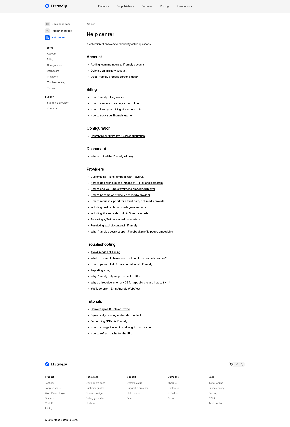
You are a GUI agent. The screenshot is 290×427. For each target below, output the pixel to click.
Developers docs (95, 382)
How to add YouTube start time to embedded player (123, 189)
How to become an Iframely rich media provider (120, 195)
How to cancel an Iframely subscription (115, 103)
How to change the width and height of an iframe (121, 327)
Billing (50, 59)
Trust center (215, 403)
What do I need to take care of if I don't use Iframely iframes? (129, 258)
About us (172, 382)
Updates (90, 403)
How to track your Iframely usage (111, 115)
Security (213, 393)
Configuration (54, 65)
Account (51, 53)
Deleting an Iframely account (108, 70)
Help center (59, 37)
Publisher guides (62, 30)
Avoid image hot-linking (105, 252)
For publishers (125, 6)
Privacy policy (216, 388)
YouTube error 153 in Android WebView (115, 288)
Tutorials (51, 88)
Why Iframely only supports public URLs (115, 276)
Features (103, 6)
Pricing (164, 6)
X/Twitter (173, 393)
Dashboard (53, 70)
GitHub (171, 398)
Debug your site (95, 398)
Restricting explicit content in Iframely (114, 225)
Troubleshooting (56, 82)
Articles (91, 24)
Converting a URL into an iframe (110, 309)
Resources (183, 6)
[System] (231, 364)
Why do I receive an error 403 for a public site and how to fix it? (130, 282)
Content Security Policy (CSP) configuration (118, 136)
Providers (52, 76)
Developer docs (61, 24)
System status (134, 382)
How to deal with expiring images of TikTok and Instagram (127, 182)
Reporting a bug (101, 270)
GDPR (212, 398)
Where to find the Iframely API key (112, 156)
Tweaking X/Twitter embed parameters (115, 219)
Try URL (49, 403)
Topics (49, 47)
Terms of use (216, 382)
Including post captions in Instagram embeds (118, 207)
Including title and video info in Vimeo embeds (119, 213)
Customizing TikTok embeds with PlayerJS (117, 176)
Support (49, 96)
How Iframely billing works (107, 97)
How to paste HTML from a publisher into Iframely (121, 264)
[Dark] (242, 364)
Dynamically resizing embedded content (116, 315)
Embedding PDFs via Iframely (109, 321)
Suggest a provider (58, 102)
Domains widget (94, 393)
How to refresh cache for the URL (111, 333)
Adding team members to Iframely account (117, 64)
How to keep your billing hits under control (117, 109)
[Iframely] (56, 6)
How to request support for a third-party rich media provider (128, 201)
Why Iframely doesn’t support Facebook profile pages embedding (132, 231)
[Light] (237, 364)
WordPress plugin (55, 393)
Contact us (53, 108)
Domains (147, 6)
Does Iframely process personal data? (114, 76)
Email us (131, 398)
